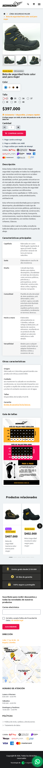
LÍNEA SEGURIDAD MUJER (19, 14)
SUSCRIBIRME (11, 627)
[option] (21, 38)
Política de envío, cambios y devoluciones (20, 722)
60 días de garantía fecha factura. (17, 405)
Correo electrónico (10, 607)
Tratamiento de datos (12, 725)
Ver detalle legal (17, 620)
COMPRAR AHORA (15, 133)
